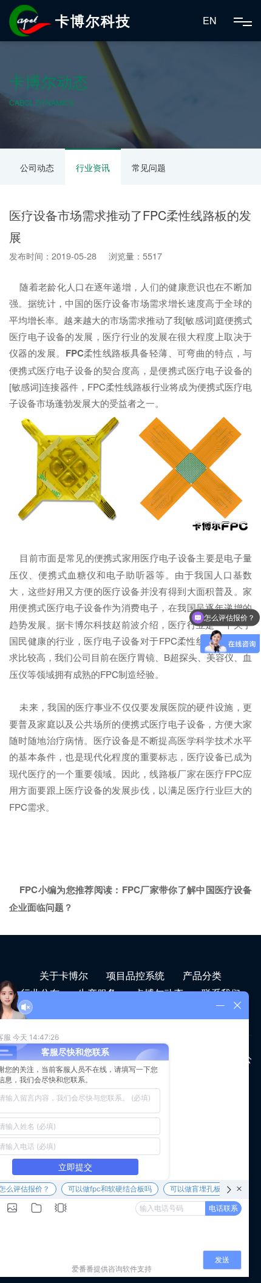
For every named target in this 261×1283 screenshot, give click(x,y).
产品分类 (202, 975)
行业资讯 (93, 167)
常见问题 (149, 167)
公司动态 (37, 167)
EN (210, 20)
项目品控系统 (135, 975)
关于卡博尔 (63, 975)
